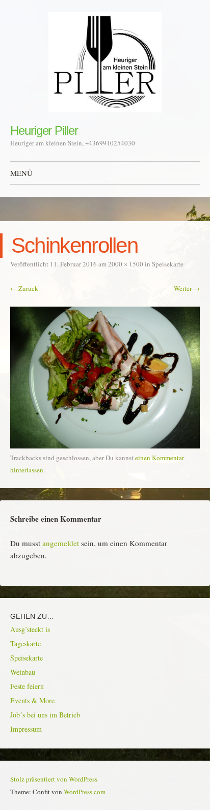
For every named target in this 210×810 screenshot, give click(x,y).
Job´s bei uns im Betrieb (45, 714)
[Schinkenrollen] (105, 445)
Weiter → (187, 288)
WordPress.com (85, 791)
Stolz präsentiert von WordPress (53, 779)
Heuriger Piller (44, 130)
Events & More (32, 700)
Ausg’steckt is (30, 629)
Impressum (26, 729)
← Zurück (24, 288)
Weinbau (22, 672)
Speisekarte (167, 263)
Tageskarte (25, 643)
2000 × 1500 (125, 263)
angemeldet (60, 543)
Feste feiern (27, 686)
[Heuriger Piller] (105, 62)
